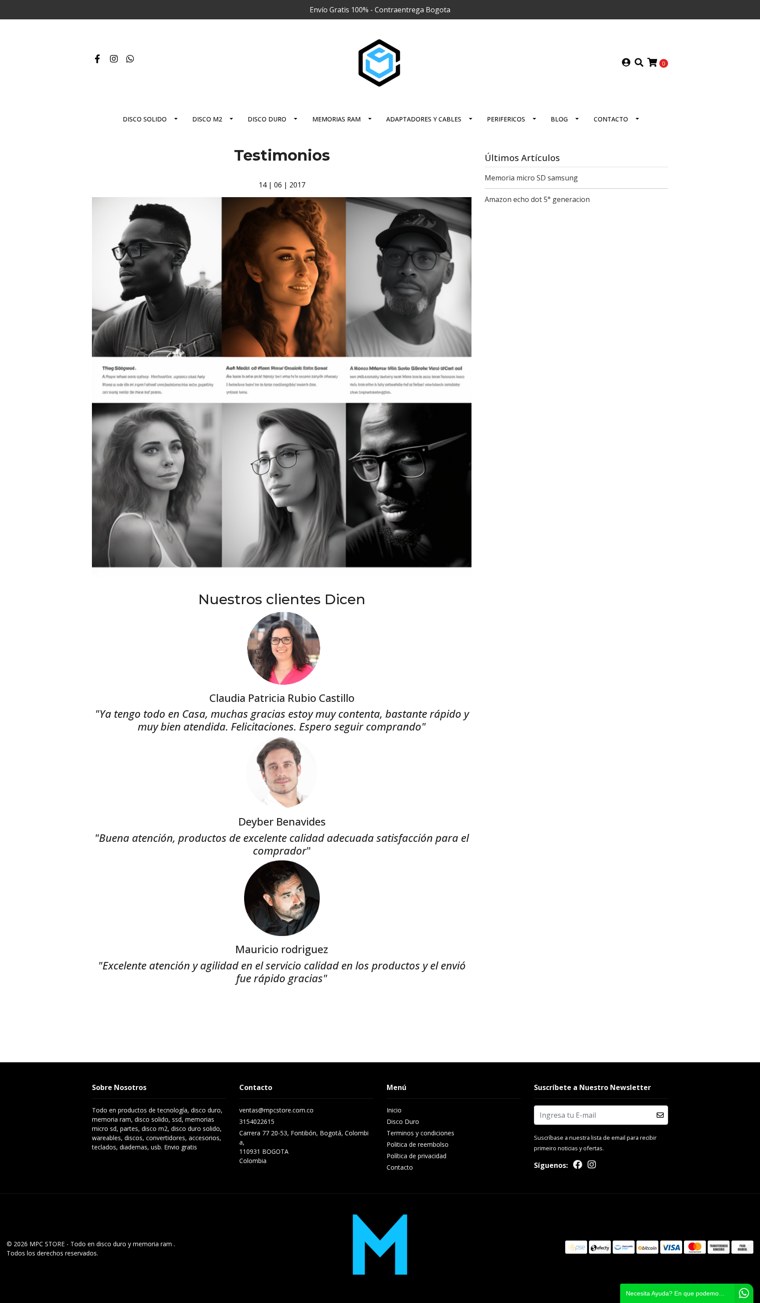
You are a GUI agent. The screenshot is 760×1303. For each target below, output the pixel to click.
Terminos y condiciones (420, 1133)
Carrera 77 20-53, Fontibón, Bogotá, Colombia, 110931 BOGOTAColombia (304, 1147)
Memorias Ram (336, 119)
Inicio (394, 1110)
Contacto (611, 119)
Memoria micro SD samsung (531, 178)
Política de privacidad (416, 1156)
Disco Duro (267, 119)
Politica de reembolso (418, 1144)
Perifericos (506, 119)
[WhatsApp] (129, 59)
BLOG (559, 119)
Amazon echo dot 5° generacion (537, 199)
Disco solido (145, 119)
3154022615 (256, 1121)
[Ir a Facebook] (97, 59)
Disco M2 (207, 119)
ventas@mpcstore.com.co (276, 1110)
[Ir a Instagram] (113, 59)
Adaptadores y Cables (423, 119)
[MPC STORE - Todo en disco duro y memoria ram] (380, 62)
